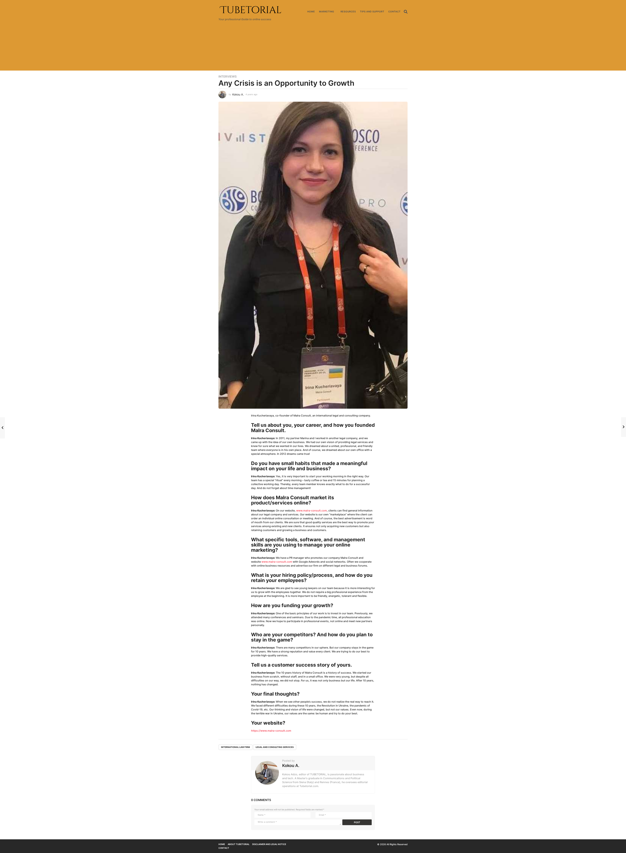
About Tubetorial (238, 844)
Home (311, 11)
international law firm (235, 747)
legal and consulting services (275, 747)
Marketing (326, 11)
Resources (348, 11)
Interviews (227, 76)
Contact (394, 11)
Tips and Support (372, 11)
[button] (406, 11)
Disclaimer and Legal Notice (269, 844)
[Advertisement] (313, 48)
